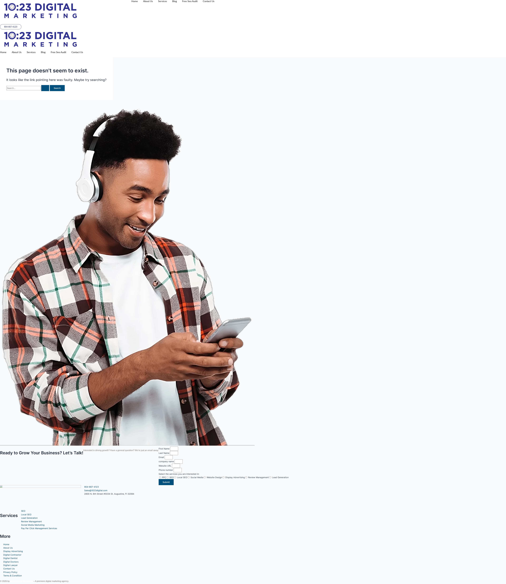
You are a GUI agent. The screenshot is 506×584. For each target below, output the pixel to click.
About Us (148, 1)
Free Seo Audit (190, 1)
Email (162, 457)
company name (167, 461)
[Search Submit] (45, 88)
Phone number (166, 470)
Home (134, 1)
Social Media (197, 477)
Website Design (214, 477)
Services (162, 1)
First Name (164, 448)
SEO (171, 477)
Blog (174, 1)
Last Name (164, 453)
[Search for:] (28, 88)
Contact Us (208, 1)
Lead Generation (280, 477)
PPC (164, 477)
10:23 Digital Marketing (21, 581)
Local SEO (182, 477)
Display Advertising (235, 477)
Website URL (165, 465)
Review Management (258, 477)
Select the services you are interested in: (179, 474)
